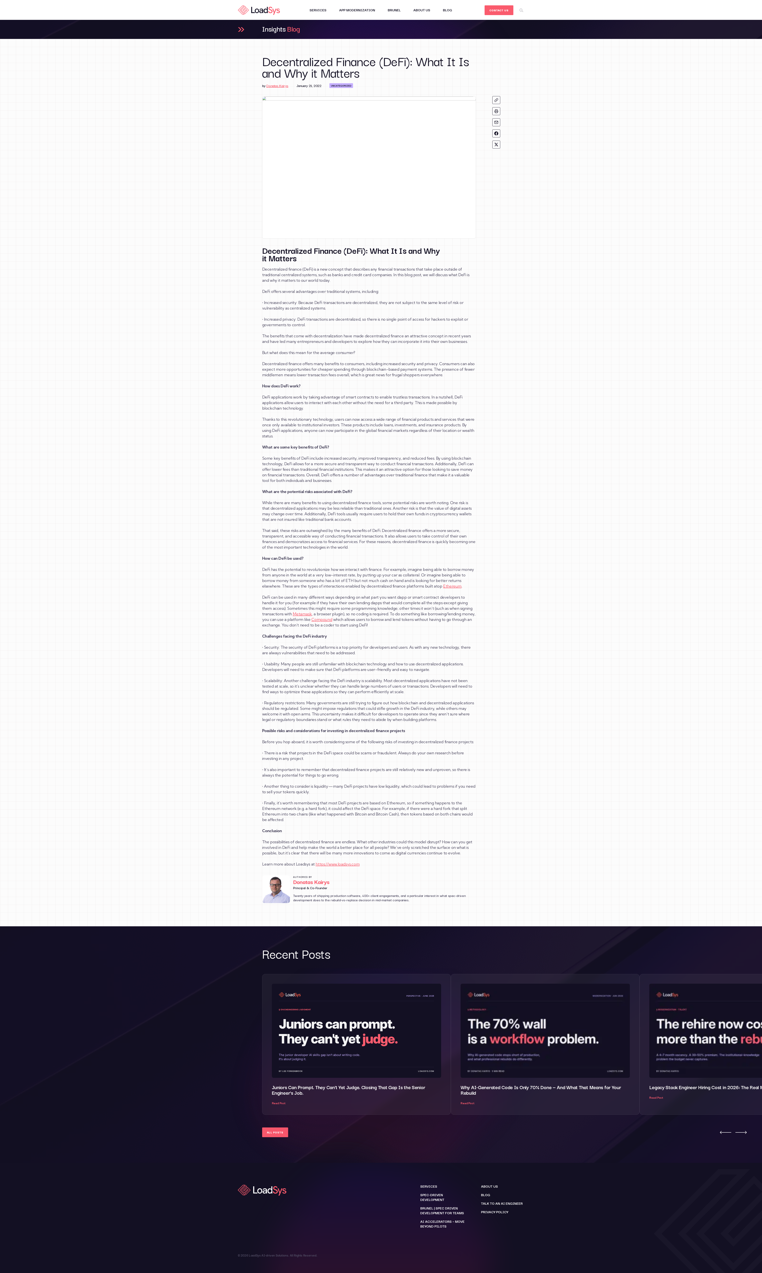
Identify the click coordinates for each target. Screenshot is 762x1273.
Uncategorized (341, 85)
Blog (447, 10)
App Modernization (357, 10)
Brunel (394, 10)
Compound (321, 619)
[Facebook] (496, 133)
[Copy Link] (496, 100)
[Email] (496, 122)
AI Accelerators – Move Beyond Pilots (442, 1224)
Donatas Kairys (277, 85)
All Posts (275, 1132)
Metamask (302, 613)
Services (318, 10)
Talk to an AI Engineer (502, 1203)
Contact (498, 10)
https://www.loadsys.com (338, 864)
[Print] (496, 111)
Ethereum (452, 586)
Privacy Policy (494, 1211)
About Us (421, 10)
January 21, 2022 (308, 85)
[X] (496, 145)
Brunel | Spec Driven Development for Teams (442, 1210)
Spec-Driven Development (432, 1197)
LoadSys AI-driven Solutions (268, 1255)
